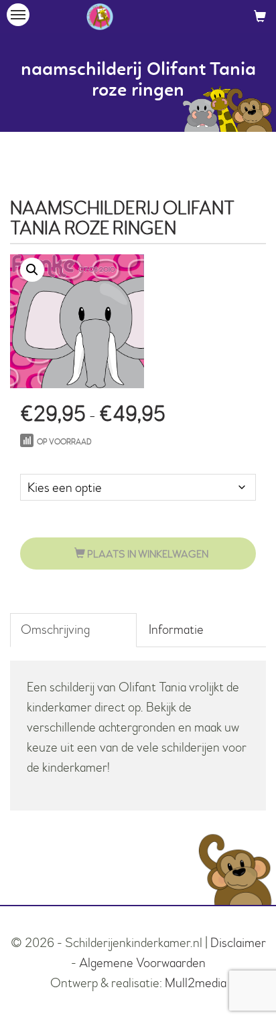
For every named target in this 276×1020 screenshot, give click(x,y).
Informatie (176, 629)
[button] (32, 270)
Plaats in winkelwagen (146, 554)
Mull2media (195, 982)
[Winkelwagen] (260, 16)
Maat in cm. (49, 460)
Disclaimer (238, 942)
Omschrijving (55, 629)
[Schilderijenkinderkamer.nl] (99, 16)
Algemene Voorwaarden (142, 962)
